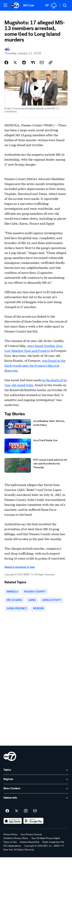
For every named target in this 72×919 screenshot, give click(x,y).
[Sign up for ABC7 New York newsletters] (35, 811)
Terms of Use (10, 842)
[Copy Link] (50, 62)
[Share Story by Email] (41, 62)
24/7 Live (28, 5)
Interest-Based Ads (29, 842)
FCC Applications (12, 846)
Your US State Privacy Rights (45, 838)
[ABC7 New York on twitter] (16, 811)
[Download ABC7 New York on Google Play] (33, 821)
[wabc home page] (9, 756)
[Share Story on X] (15, 62)
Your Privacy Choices (31, 834)
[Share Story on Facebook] (6, 62)
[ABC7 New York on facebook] (7, 811)
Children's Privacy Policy (15, 838)
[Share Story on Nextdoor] (33, 62)
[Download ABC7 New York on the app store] (12, 821)
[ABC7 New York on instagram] (26, 811)
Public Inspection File (53, 842)
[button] (5, 5)
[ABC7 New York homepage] (15, 5)
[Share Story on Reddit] (24, 62)
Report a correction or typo (19, 567)
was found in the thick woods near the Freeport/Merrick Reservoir (34, 365)
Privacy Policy (10, 834)
